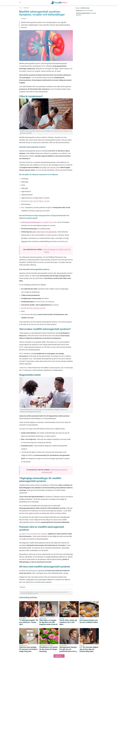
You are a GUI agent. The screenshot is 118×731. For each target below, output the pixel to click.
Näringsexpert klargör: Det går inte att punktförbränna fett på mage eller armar (68, 649)
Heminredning (23, 645)
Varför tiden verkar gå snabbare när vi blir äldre (68, 622)
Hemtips (82, 618)
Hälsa (20, 7)
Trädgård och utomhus (46, 645)
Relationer (22, 618)
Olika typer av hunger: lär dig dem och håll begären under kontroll (48, 622)
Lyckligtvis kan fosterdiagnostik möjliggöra (33, 534)
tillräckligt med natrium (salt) (49, 167)
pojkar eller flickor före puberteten (44, 232)
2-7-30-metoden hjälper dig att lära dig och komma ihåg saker (89, 649)
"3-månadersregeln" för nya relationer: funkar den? (28, 622)
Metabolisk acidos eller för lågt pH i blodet (35, 201)
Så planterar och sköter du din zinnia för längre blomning (48, 649)
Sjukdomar (26, 7)
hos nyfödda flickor (37, 222)
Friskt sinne (42, 618)
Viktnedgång (63, 645)
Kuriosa (61, 618)
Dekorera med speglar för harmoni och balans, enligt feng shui (28, 649)
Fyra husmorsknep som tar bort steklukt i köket (89, 621)
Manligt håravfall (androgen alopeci (33, 308)
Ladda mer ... (59, 656)
